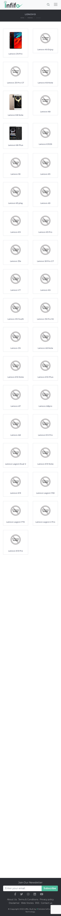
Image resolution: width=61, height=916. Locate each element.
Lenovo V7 (16, 290)
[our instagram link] (28, 894)
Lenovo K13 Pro (15, 551)
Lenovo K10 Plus (45, 377)
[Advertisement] (30, 589)
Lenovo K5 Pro (45, 232)
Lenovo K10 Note (16, 377)
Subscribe (50, 888)
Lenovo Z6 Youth (16, 319)
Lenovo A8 (16, 435)
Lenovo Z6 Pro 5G (45, 319)
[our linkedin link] (34, 894)
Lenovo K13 (15, 493)
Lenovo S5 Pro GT (45, 261)
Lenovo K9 (16, 232)
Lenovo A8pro (45, 406)
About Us (12, 899)
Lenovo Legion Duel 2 (15, 464)
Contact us (46, 903)
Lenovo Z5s (15, 261)
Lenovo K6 (45, 290)
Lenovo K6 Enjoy (45, 49)
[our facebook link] (15, 894)
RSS (37, 903)
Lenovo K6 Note (45, 83)
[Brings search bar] (48, 4)
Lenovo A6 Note (45, 348)
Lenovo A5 (45, 203)
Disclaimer (14, 903)
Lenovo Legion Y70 (15, 522)
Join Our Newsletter (30, 882)
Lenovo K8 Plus (15, 145)
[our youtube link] (41, 894)
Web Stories (27, 903)
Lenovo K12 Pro (45, 435)
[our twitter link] (21, 894)
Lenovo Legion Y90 (45, 493)
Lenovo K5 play (15, 203)
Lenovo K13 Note (45, 464)
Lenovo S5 (15, 174)
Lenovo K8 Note (15, 115)
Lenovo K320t (45, 144)
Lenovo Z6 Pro (16, 54)
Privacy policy (47, 899)
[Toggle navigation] (55, 4)
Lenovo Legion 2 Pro (45, 522)
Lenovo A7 (16, 406)
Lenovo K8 (45, 112)
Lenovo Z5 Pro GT (15, 83)
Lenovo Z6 (16, 348)
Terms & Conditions (28, 899)
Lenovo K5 (45, 174)
